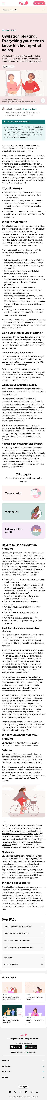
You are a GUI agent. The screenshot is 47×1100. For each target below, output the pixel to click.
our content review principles (18, 137)
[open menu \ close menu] (3, 3)
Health (13, 30)
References (8, 957)
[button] (23, 926)
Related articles (10, 977)
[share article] (43, 100)
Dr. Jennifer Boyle (29, 109)
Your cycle (5, 30)
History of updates (11, 964)
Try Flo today (39, 3)
